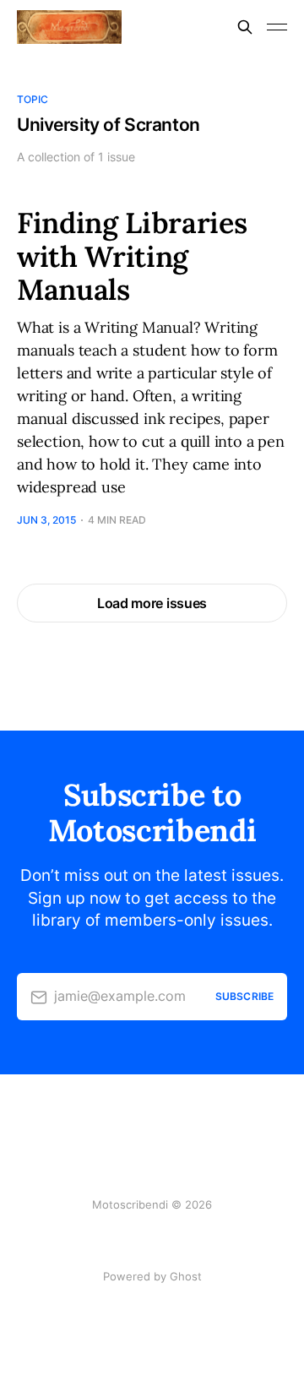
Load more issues (152, 603)
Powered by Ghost (152, 1276)
